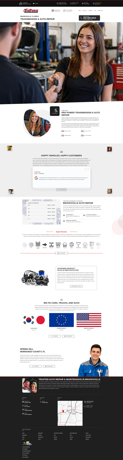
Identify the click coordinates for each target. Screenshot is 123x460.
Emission (51, 247)
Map (95, 10)
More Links (100, 10)
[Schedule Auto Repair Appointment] (73, 216)
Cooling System (24, 248)
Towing (39, 439)
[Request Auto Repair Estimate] (93, 215)
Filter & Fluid (64, 247)
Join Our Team (88, 435)
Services (85, 10)
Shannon (36, 173)
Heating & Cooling (78, 248)
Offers (23, 437)
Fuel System (71, 247)
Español (36, 3)
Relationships (40, 437)
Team (23, 439)
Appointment (25, 2)
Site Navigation (25, 448)
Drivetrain (37, 247)
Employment (24, 435)
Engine (58, 247)
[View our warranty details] (73, 221)
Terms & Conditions (25, 452)
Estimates (40, 435)
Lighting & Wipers (85, 248)
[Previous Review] (85, 169)
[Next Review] (88, 169)
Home (79, 10)
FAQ (55, 435)
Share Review (88, 437)
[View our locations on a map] (70, 413)
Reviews (90, 10)
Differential (31, 247)
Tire (98, 247)
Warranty (87, 439)
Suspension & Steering (91, 248)
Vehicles (55, 439)
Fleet (71, 435)
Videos (71, 439)
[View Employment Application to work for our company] (85, 3)
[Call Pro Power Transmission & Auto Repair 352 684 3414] (47, 402)
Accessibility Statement (26, 450)
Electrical (44, 247)
